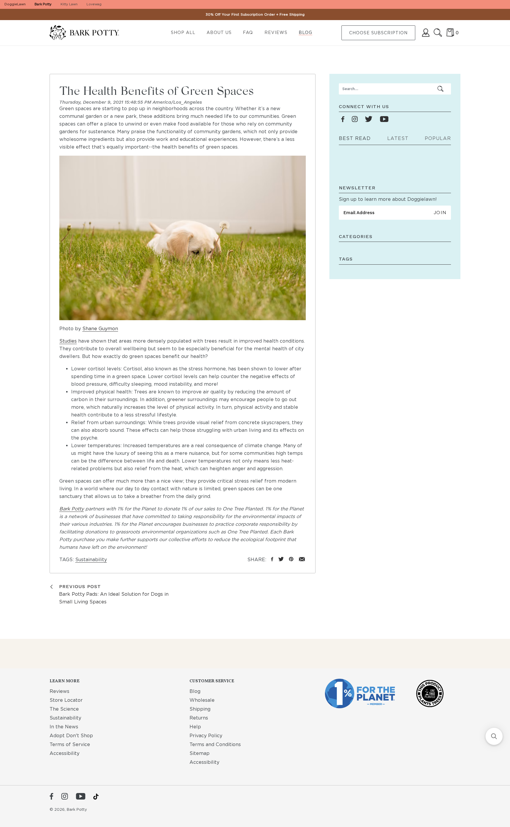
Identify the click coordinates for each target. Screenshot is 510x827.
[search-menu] (440, 89)
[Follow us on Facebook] (343, 119)
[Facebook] (51, 796)
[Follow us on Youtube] (384, 119)
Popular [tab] (438, 138)
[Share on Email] (302, 559)
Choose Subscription (378, 32)
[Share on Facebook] (272, 559)
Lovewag (94, 4)
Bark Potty (43, 4)
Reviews (275, 32)
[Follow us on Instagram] (355, 119)
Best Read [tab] (355, 138)
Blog (305, 32)
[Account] (426, 33)
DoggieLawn (15, 4)
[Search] (438, 33)
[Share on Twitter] (281, 559)
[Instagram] (64, 796)
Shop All (183, 32)
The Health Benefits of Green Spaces (156, 90)
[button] (494, 736)
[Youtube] (81, 796)
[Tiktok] (96, 797)
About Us (219, 32)
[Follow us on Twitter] (369, 119)
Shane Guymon (100, 328)
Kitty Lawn (69, 4)
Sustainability (91, 559)
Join (440, 212)
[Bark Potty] (89, 33)
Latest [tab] (397, 138)
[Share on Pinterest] (291, 559)
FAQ (248, 32)
